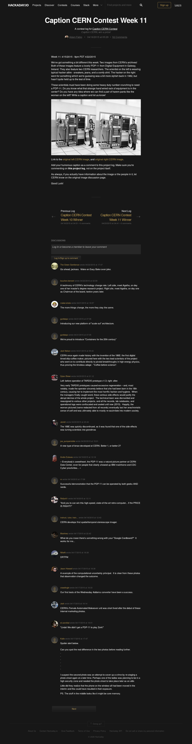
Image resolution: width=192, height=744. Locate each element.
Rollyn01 (64, 498)
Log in (178, 5)
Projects (36, 5)
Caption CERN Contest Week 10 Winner (76, 217)
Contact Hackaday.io (49, 731)
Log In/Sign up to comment (66, 258)
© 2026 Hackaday (96, 736)
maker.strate (65, 302)
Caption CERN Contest (104, 28)
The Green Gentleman (70, 264)
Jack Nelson (65, 350)
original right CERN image (109, 159)
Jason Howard (66, 568)
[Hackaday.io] (18, 5)
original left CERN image (76, 159)
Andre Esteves (66, 457)
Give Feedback (67, 731)
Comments (119, 37)
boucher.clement (67, 280)
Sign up (164, 5)
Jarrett (63, 421)
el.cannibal (64, 622)
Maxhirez (64, 533)
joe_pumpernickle (67, 441)
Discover (49, 5)
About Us (32, 731)
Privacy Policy (99, 731)
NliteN (63, 552)
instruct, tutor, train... (69, 517)
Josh (62, 603)
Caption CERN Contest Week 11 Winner (115, 217)
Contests (62, 5)
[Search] (141, 5)
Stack (86, 5)
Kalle (62, 638)
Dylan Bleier (65, 376)
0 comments (85, 223)
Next (74, 708)
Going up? (97, 723)
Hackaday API (116, 731)
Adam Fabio (75, 37)
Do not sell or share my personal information (145, 731)
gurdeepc (64, 318)
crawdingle (64, 587)
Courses (75, 5)
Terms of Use (84, 731)
